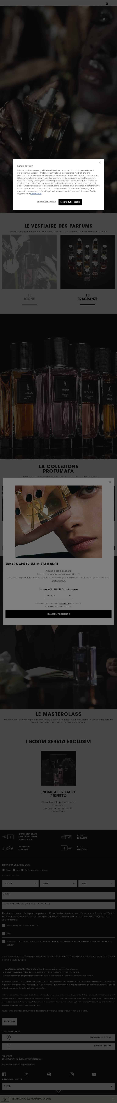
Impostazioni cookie (46, 202)
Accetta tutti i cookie (70, 202)
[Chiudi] (100, 162)
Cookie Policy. (36, 194)
